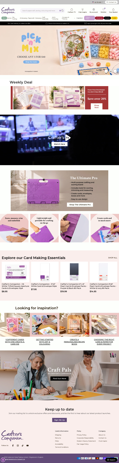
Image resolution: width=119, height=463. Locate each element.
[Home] (15, 435)
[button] (60, 10)
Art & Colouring (55, 18)
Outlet (114, 18)
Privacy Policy (81, 435)
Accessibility (59, 444)
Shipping (58, 435)
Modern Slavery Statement (86, 441)
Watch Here (59, 144)
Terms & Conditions (61, 447)
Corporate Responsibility (85, 438)
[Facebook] (13, 446)
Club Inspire (103, 441)
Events (107, 18)
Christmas (99, 18)
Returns (58, 438)
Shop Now (96, 106)
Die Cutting (14, 18)
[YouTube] (27, 446)
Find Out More (59, 379)
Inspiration (79, 18)
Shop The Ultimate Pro (80, 205)
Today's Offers (88, 18)
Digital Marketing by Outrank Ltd (14, 459)
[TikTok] (23, 446)
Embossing (23, 18)
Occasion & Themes (65, 18)
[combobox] (42, 10)
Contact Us (112, 2)
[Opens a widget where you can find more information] (111, 460)
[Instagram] (18, 446)
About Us (102, 435)
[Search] (62, 11)
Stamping (38, 18)
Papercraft (31, 18)
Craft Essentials (45, 18)
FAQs (57, 441)
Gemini (9, 18)
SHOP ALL (112, 258)
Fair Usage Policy (83, 444)
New (4, 18)
